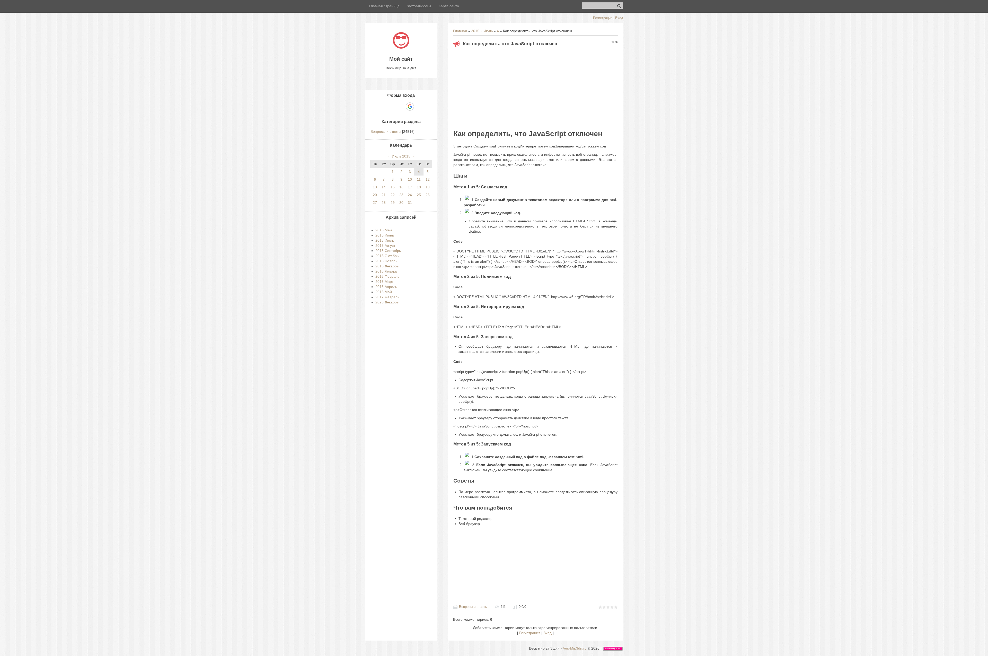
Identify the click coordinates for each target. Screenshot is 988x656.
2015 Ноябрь (386, 261)
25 (419, 195)
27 (375, 202)
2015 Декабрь (387, 266)
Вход (619, 18)
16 (401, 187)
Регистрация (602, 18)
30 (401, 202)
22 (393, 195)
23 (401, 195)
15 (393, 187)
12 (428, 179)
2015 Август (385, 245)
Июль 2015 (401, 156)
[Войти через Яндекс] (401, 106)
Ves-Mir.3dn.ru (575, 648)
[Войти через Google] (410, 106)
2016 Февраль (387, 276)
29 (393, 202)
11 (419, 179)
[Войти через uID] (383, 106)
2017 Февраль (387, 297)
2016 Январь (386, 271)
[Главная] (401, 47)
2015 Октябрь (387, 256)
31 (410, 202)
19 (428, 187)
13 (375, 187)
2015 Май (383, 230)
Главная (460, 31)
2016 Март (384, 281)
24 (410, 195)
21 (384, 195)
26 (428, 195)
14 (384, 187)
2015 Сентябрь (388, 251)
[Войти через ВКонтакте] (392, 106)
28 (384, 202)
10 (410, 179)
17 (410, 187)
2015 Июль (384, 240)
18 (419, 187)
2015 (475, 31)
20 (375, 195)
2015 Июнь (384, 235)
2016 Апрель (386, 287)
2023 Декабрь (387, 302)
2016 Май (383, 292)
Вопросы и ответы (473, 607)
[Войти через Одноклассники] (419, 106)
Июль (488, 31)
